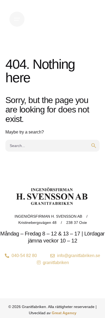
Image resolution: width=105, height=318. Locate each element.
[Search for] (52, 146)
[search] (94, 146)
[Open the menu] (16, 19)
